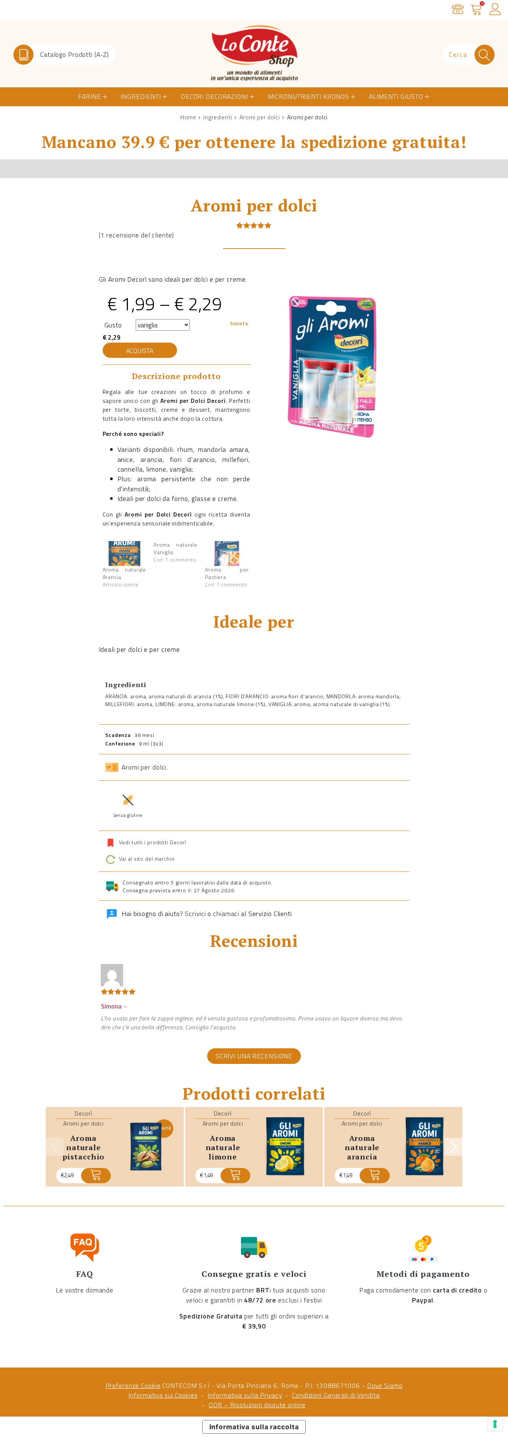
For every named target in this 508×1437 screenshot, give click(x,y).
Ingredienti (140, 96)
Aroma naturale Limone (223, 1147)
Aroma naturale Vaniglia (175, 548)
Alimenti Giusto (396, 96)
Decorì (83, 1113)
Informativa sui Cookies (162, 1395)
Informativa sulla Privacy (245, 1395)
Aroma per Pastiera (227, 573)
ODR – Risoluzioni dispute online (257, 1405)
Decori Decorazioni (214, 96)
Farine (89, 96)
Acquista (139, 351)
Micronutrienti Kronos (308, 96)
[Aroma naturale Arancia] (125, 553)
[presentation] (55, 1147)
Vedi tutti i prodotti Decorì (153, 842)
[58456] (235, 1175)
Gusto (113, 325)
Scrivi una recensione (254, 1056)
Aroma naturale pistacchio (83, 1147)
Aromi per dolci (259, 117)
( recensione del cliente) (136, 235)
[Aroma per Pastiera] (227, 553)
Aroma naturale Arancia (125, 573)
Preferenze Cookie (133, 1386)
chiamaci (226, 914)
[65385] (96, 1175)
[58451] (374, 1175)
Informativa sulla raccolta (254, 1427)
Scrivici (195, 914)
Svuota (239, 323)
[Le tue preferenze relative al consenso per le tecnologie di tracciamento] (495, 1424)
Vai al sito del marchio (146, 859)
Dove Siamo (385, 1386)
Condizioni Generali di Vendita (335, 1395)
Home (188, 117)
